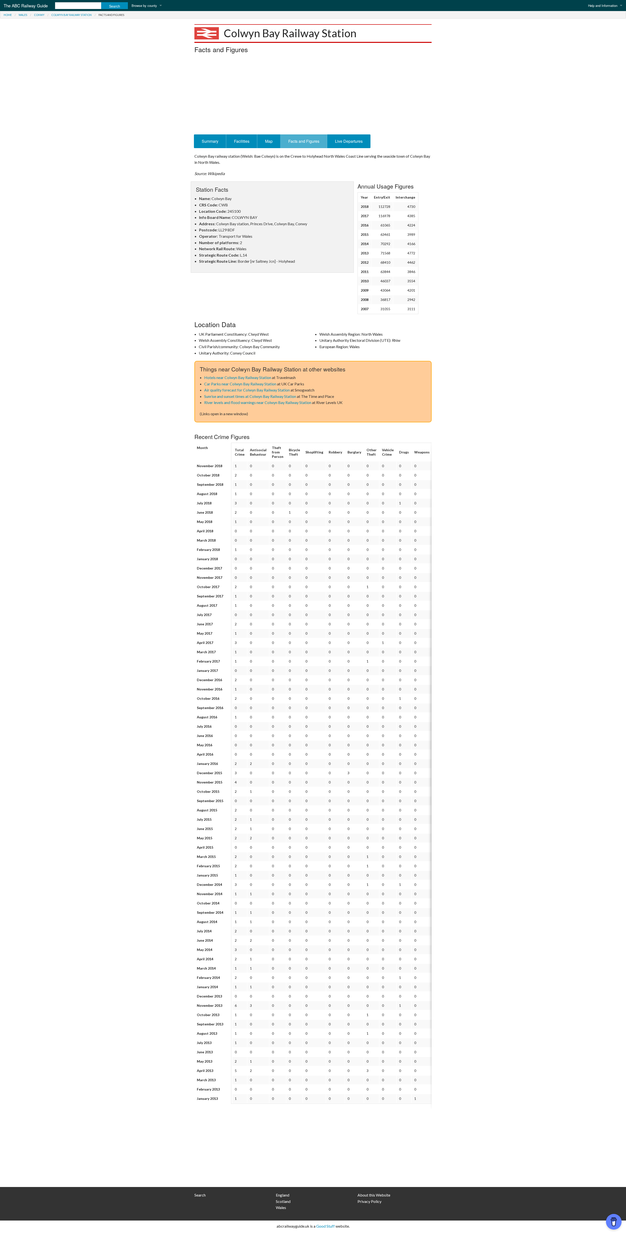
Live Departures (349, 141)
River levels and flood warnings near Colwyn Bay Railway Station (257, 402)
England (282, 1195)
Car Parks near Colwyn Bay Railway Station (240, 383)
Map (269, 141)
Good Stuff (325, 1226)
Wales (23, 14)
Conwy (39, 14)
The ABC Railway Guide (26, 5)
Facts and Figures (303, 141)
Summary (210, 141)
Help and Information (602, 5)
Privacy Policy (369, 1201)
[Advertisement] (313, 95)
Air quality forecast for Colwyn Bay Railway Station (247, 390)
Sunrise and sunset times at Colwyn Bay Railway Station (250, 396)
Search (200, 1195)
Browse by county (144, 5)
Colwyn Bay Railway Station (71, 14)
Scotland (283, 1201)
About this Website (374, 1195)
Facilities (241, 141)
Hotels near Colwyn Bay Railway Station (237, 377)
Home (8, 14)
